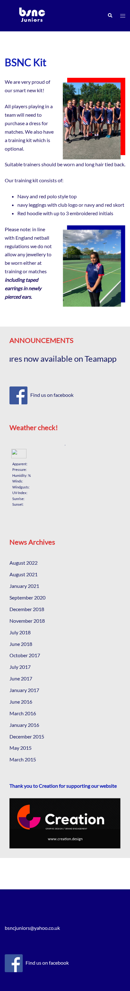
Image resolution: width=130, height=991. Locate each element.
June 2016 (20, 702)
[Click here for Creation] (65, 823)
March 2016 (22, 713)
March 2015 (22, 759)
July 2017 (20, 667)
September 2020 (27, 597)
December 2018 (26, 609)
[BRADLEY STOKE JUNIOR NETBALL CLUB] (32, 15)
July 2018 (20, 632)
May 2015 (20, 748)
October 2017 (24, 655)
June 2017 (20, 678)
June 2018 (20, 644)
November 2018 (27, 621)
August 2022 (23, 563)
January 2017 (24, 690)
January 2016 (24, 725)
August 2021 (23, 574)
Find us (38, 395)
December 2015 (26, 736)
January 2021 (24, 586)
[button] (109, 15)
